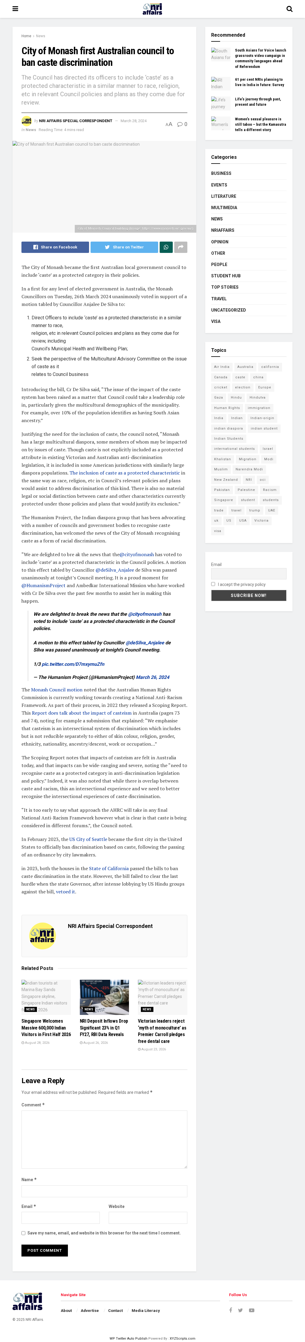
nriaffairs (222, 230)
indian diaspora (228, 428)
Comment (33, 1105)
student (248, 500)
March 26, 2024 (152, 677)
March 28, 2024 (134, 121)
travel (236, 510)
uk (216, 521)
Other (218, 253)
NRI (249, 480)
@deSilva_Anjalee (115, 570)
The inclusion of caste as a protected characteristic (124, 472)
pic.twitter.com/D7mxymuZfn (73, 664)
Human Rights (227, 408)
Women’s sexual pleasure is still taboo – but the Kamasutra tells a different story (260, 124)
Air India (222, 367)
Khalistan (222, 459)
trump (254, 510)
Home (26, 36)
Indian (237, 418)
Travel (219, 298)
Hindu (236, 397)
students (271, 500)
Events (219, 185)
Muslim (221, 469)
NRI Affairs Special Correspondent (75, 121)
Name (29, 1179)
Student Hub (226, 275)
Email (28, 1206)
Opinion (219, 242)
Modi (268, 459)
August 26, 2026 (95, 1043)
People (219, 264)
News (40, 36)
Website (117, 1206)
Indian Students (228, 439)
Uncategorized (228, 310)
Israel (268, 449)
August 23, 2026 (153, 1049)
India (218, 418)
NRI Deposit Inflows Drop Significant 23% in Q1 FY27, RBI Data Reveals (104, 1027)
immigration (259, 408)
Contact (115, 1310)
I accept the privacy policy (241, 584)
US (228, 521)
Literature (223, 196)
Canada (221, 377)
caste (240, 377)
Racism (270, 490)
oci (263, 480)
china (258, 377)
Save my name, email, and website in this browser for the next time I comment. (104, 1233)
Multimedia (224, 207)
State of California (109, 868)
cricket (220, 387)
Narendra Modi (249, 469)
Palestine (246, 490)
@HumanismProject (43, 585)
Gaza (218, 397)
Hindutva (258, 397)
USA (243, 521)
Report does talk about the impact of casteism (82, 713)
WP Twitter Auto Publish (128, 1339)
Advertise (90, 1310)
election (242, 387)
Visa (215, 321)
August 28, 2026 (36, 1043)
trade (219, 510)
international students (234, 449)
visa (217, 531)
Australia (245, 367)
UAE (271, 510)
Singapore (223, 500)
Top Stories (225, 287)
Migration (247, 459)
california (270, 367)
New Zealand (226, 480)
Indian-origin (262, 418)
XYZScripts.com (182, 1339)
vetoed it (65, 891)
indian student (264, 428)
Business (221, 173)
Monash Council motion (57, 689)
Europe (264, 387)
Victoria (261, 521)
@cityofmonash (136, 554)
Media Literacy (146, 1310)
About (66, 1310)
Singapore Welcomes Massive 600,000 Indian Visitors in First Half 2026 (46, 1027)
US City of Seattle (88, 839)
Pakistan (222, 490)
